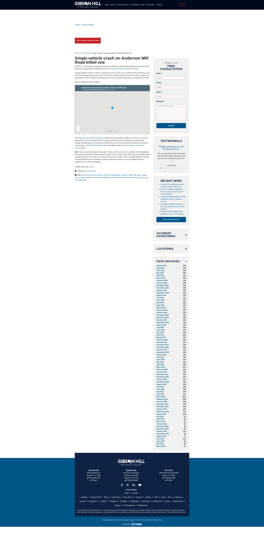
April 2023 (160, 364)
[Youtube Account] (140, 485)
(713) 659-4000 (95, 145)
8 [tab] (182, 168)
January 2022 (161, 402)
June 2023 (160, 359)
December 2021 (162, 404)
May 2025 (160, 303)
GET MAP (93, 480)
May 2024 (160, 332)
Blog (143, 5)
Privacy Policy (157, 520)
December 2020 (162, 426)
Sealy (167, 501)
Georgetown (116, 175)
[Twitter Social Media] (128, 485)
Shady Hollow (178, 501)
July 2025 (160, 298)
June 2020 (160, 441)
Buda (100, 175)
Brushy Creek (92, 175)
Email (159, 92)
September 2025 (162, 293)
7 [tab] (179, 168)
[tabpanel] (171, 153)
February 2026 (162, 280)
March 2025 (160, 308)
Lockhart (103, 501)
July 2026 (160, 268)
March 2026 (160, 278)
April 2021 (160, 419)
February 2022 (162, 399)
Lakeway (178, 497)
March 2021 (160, 421)
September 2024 (162, 322)
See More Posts (171, 219)
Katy (134, 175)
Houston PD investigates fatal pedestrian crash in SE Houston (172, 213)
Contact (159, 5)
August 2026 (161, 265)
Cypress (139, 497)
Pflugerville (105, 177)
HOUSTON (132, 470)
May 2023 (160, 362)
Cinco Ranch (128, 497)
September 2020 (162, 434)
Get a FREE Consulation (87, 40)
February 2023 (162, 369)
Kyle (139, 175)
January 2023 (161, 372)
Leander (81, 177)
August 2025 (161, 295)
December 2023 (162, 345)
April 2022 (160, 394)
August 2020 (161, 436)
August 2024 (161, 325)
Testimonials (135, 5)
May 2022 (160, 392)
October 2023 (161, 350)
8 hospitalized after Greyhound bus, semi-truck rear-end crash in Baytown (172, 206)
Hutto (130, 175)
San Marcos (134, 177)
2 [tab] (163, 168)
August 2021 (161, 414)
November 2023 (162, 347)
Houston (124, 175)
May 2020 (160, 444)
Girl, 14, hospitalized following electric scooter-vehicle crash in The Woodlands (172, 191)
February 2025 (162, 310)
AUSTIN (169, 470)
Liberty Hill (93, 501)
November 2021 (162, 406)
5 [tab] (173, 168)
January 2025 (161, 312)
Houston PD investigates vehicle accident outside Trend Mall (172, 185)
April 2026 (160, 275)
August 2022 (161, 384)
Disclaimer (149, 520)
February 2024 (162, 340)
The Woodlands (80, 180)
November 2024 (162, 317)
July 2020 (160, 439)
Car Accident (90, 171)
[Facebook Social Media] (121, 485)
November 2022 (162, 377)
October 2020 (161, 431)
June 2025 (160, 300)
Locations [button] (150, 5)
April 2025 (160, 305)
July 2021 (160, 416)
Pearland (97, 177)
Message (160, 101)
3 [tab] (167, 168)
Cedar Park (107, 175)
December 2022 (162, 374)
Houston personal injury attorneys (90, 138)
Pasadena (89, 177)
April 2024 (160, 335)
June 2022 (160, 389)
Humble (148, 497)
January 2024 (161, 342)
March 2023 (160, 367)
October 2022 (161, 379)
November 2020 (162, 429)
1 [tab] (160, 168)
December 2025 (162, 285)
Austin (83, 175)
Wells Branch (143, 505)
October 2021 (161, 409)
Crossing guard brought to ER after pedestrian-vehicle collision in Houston (173, 199)
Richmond (145, 501)
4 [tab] (170, 168)
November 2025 (162, 288)
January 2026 (161, 283)
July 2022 (160, 387)
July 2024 (160, 327)
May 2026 (160, 273)
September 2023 (162, 352)
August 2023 (161, 355)
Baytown (84, 497)
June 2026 (160, 270)
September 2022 (162, 382)
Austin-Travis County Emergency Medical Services (120, 69)
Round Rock (114, 177)
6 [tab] (176, 168)
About (112, 5)
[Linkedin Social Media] (133, 485)
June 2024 (160, 330)
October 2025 (161, 290)
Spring (117, 505)
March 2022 (160, 397)
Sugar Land (144, 177)
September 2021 (162, 411)
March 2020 (160, 446)
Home (107, 5)
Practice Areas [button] (122, 5)
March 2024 (160, 337)
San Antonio (124, 177)
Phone (159, 83)
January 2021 (161, 424)
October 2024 (161, 320)
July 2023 (160, 357)
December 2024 (162, 315)
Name (159, 73)
